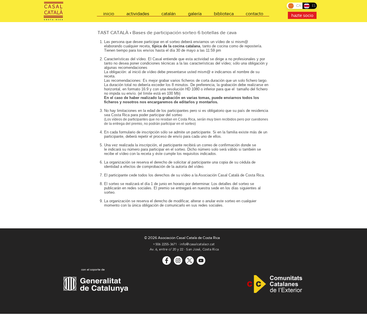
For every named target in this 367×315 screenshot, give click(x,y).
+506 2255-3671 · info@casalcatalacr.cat (183, 244)
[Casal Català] (166, 260)
